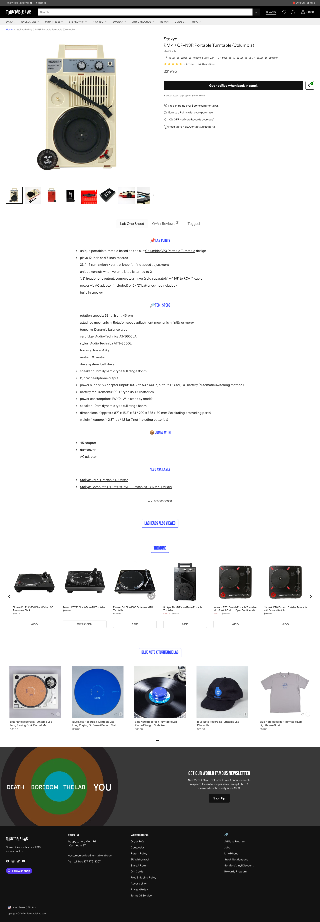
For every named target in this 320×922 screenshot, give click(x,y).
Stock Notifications (236, 859)
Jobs (227, 847)
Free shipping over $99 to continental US (193, 105)
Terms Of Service (141, 895)
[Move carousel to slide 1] (157, 740)
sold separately (156, 278)
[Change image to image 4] (70, 195)
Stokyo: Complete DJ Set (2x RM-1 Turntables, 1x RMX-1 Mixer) (126, 487)
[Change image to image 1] (14, 195)
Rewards (271, 12)
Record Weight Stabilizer (150, 725)
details (311, 3)
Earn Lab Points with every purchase (190, 112)
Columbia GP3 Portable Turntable (170, 251)
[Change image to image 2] (33, 195)
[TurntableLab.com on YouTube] (24, 861)
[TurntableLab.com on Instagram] (13, 861)
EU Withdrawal (140, 859)
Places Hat (203, 725)
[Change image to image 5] (89, 195)
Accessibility (138, 883)
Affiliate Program (235, 841)
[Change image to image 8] (145, 195)
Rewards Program (235, 871)
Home (9, 29)
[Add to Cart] (58, 714)
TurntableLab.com (36, 913)
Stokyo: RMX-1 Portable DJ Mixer (104, 480)
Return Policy (139, 853)
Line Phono (231, 853)
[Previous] (6, 699)
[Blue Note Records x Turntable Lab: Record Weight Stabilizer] (160, 692)
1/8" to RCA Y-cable (188, 278)
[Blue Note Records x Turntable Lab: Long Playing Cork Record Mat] (35, 692)
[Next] (314, 699)
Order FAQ (137, 841)
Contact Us (137, 847)
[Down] (153, 195)
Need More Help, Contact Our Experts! (192, 126)
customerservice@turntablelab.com (90, 855)
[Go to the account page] (293, 12)
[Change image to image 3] (51, 195)
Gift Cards (137, 871)
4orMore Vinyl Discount (239, 865)
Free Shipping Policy (143, 877)
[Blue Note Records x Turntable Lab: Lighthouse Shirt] (285, 692)
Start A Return (139, 865)
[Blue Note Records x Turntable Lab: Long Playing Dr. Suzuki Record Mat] (97, 692)
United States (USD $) (23, 907)
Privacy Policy (139, 889)
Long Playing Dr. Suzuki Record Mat (94, 725)
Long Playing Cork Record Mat (29, 725)
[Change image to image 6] (107, 195)
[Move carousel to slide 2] (162, 740)
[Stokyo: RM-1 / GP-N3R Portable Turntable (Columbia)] (81, 108)
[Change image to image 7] (126, 195)
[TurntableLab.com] (19, 12)
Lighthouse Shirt (270, 725)
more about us (15, 851)
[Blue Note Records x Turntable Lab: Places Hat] (222, 692)
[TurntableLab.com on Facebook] (8, 861)
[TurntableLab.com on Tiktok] (18, 861)
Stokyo (170, 38)
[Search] (256, 12)
